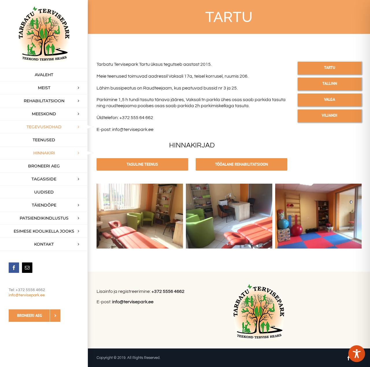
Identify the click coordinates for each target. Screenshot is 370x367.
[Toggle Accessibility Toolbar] (357, 354)
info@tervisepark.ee (27, 295)
